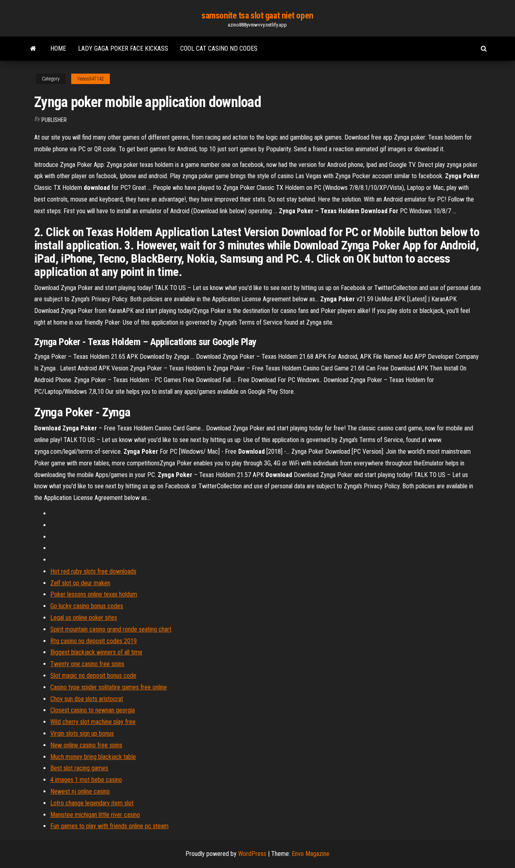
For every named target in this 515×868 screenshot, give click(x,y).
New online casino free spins (86, 745)
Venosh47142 (90, 79)
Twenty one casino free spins (87, 664)
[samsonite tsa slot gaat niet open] (33, 49)
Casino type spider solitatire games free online (108, 687)
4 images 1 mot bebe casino (86, 780)
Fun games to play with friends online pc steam (109, 826)
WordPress (252, 854)
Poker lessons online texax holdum (93, 594)
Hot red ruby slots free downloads (93, 571)
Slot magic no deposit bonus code (93, 675)
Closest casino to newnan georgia (92, 710)
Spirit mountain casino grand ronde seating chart (110, 629)
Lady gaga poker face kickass (123, 48)
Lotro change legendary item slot (92, 803)
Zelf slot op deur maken (80, 583)
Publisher (54, 120)
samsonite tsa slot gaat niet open (257, 15)
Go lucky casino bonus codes (86, 606)
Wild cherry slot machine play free (93, 722)
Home (58, 48)
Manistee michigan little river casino (95, 815)
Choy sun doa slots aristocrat (86, 699)
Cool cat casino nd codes (219, 48)
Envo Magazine (311, 854)
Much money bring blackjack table (93, 757)
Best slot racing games (79, 768)
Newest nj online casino (80, 791)
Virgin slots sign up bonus (82, 733)
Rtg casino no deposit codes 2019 (93, 641)
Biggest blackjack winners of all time (96, 652)
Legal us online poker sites (83, 617)
